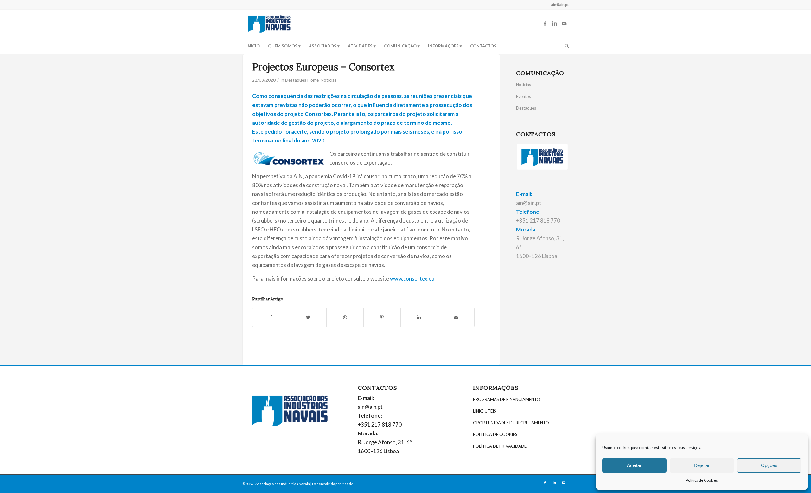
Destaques (526, 108)
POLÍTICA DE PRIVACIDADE (500, 446)
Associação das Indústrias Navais (282, 484)
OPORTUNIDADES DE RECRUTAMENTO (511, 422)
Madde (347, 484)
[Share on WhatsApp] (345, 317)
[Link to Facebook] (545, 23)
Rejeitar (702, 465)
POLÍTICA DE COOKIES (495, 434)
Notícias (329, 80)
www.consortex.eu (412, 278)
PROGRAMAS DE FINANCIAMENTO (506, 399)
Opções (769, 465)
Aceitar (634, 465)
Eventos (523, 96)
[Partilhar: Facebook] (271, 317)
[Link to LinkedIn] (554, 23)
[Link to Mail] (564, 23)
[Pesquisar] (564, 46)
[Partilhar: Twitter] (308, 317)
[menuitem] (253, 46)
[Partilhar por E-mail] (455, 317)
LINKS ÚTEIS (484, 411)
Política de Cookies (702, 480)
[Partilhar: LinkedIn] (419, 317)
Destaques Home (302, 80)
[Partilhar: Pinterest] (382, 317)
